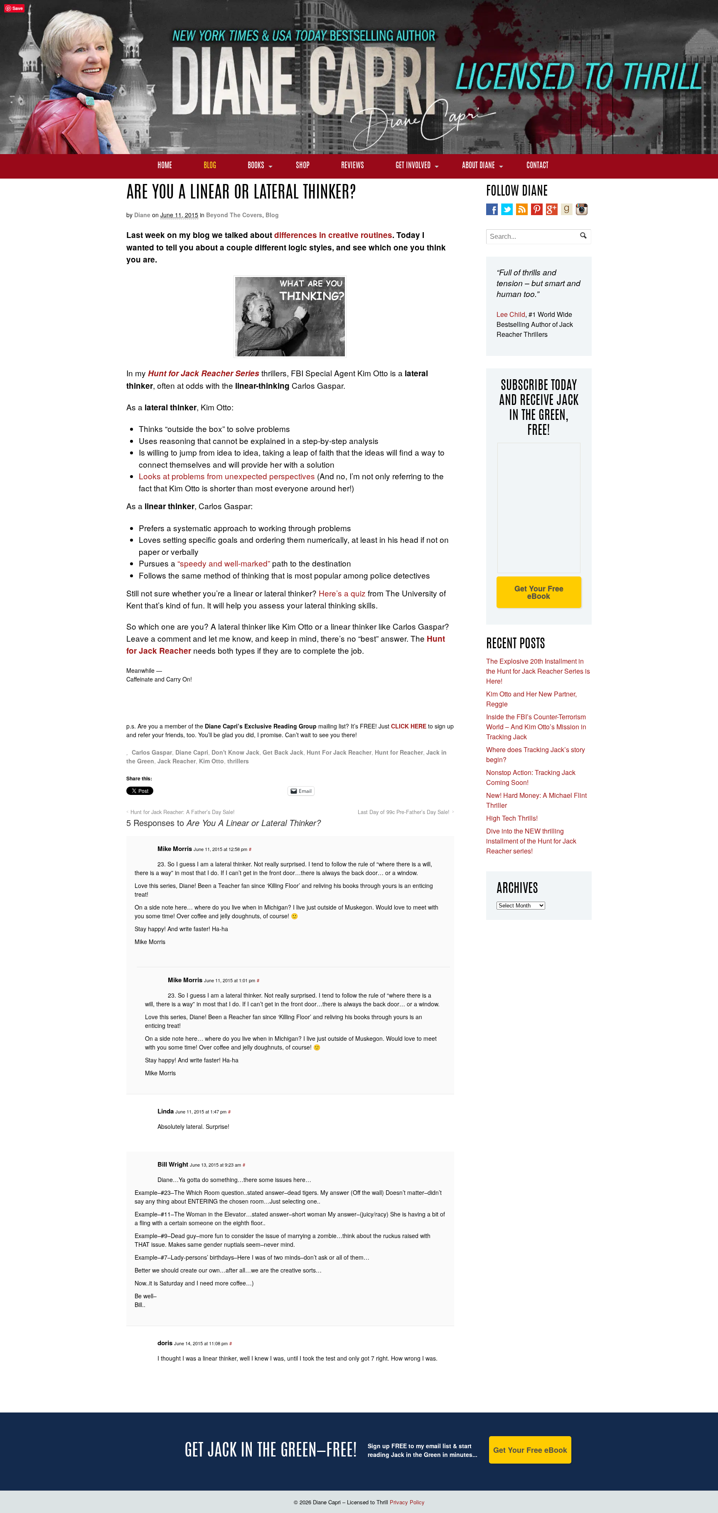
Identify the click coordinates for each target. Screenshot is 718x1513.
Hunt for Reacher (399, 752)
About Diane (478, 166)
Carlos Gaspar (152, 752)
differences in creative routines (333, 234)
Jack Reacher (176, 761)
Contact (537, 166)
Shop (303, 166)
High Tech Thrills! (512, 818)
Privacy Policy (407, 1502)
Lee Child (511, 314)
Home (164, 166)
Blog (210, 166)
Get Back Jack (283, 752)
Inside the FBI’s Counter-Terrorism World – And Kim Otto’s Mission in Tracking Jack (536, 726)
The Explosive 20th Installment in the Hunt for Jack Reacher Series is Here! (538, 671)
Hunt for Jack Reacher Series (203, 373)
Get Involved (413, 166)
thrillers (238, 761)
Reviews (352, 166)
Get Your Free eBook (538, 592)
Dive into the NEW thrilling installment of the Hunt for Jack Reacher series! (531, 841)
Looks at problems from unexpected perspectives (227, 475)
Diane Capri (191, 752)
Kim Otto (211, 761)
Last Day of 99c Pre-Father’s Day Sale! (404, 812)
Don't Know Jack (235, 752)
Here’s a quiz (342, 592)
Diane (142, 215)
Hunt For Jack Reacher (339, 752)
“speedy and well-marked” (223, 563)
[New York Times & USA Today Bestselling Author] (359, 149)
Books (256, 166)
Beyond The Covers (234, 215)
